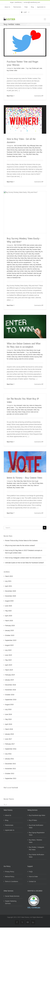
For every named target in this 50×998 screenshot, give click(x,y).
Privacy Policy (9, 872)
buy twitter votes (19, 68)
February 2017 (10, 744)
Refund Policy (9, 877)
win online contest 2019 (20, 414)
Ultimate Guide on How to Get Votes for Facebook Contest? (24, 563)
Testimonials (9, 825)
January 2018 (9, 734)
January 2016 (9, 759)
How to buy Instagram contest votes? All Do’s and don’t (23, 558)
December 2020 (10, 591)
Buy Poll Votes (19, 410)
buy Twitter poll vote (35, 68)
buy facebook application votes (30, 152)
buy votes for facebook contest (24, 357)
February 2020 (10, 626)
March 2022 (9, 576)
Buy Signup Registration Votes (37, 834)
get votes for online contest (25, 275)
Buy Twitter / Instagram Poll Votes (36, 848)
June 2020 (8, 606)
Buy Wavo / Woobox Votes (35, 841)
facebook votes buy (33, 273)
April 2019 (8, 665)
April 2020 (8, 616)
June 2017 (8, 739)
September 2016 (10, 749)
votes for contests (22, 483)
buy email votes (34, 150)
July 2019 (8, 650)
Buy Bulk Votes (30, 154)
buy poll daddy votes (13, 485)
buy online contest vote (18, 354)
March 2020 (9, 621)
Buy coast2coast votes (22, 150)
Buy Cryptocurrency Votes (30, 251)
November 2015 (10, 769)
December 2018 (10, 685)
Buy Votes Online (26, 481)
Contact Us (32, 881)
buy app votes (22, 247)
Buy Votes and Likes (31, 258)
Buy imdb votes (37, 267)
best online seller (12, 247)
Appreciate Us (9, 830)
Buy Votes (21, 258)
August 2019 (9, 645)
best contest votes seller (34, 245)
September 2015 (10, 778)
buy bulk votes (24, 249)
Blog (6, 820)
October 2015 (9, 773)
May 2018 (8, 719)
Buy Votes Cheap (20, 412)
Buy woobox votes (18, 487)
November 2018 (10, 690)
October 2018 (9, 695)
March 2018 (9, 729)
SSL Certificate (33, 908)
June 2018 (8, 714)
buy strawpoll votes (20, 405)
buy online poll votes (34, 256)
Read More (10, 96)
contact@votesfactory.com (32, 2)
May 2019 (8, 660)
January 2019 (9, 680)
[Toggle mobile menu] (45, 19)
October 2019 (9, 635)
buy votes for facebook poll (24, 260)
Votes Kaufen (21, 352)
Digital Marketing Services (10, 902)
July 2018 (8, 709)
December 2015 (10, 764)
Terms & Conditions (11, 881)
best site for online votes (26, 407)
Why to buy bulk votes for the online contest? (20, 545)
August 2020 (9, 601)
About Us (8, 815)
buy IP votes (27, 254)
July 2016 (8, 754)
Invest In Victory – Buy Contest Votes (24, 477)
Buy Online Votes (12, 258)
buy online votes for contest (28, 269)
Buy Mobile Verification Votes (36, 856)
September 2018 (10, 700)
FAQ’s (31, 872)
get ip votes (10, 407)
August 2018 (9, 704)
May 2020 (8, 611)
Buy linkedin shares (21, 256)
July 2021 (8, 581)
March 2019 (9, 670)
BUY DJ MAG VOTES (20, 145)
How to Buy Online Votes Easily (23, 350)
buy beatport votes (32, 247)
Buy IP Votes (33, 820)
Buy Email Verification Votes (36, 826)
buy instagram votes (13, 269)
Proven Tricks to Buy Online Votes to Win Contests (21, 541)
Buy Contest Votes (35, 249)
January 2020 (9, 630)
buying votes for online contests (24, 359)
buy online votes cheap (33, 354)
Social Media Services (12, 896)
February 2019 (10, 675)
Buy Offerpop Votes (33, 145)
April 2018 (8, 724)
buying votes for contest (19, 273)
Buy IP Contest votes (17, 254)
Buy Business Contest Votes (23, 148)
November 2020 (10, 596)
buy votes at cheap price (34, 405)
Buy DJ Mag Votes (37, 483)
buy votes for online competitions (21, 262)
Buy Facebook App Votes (37, 815)
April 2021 (8, 586)
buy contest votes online (14, 251)
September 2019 (10, 640)
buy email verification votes (24, 264)
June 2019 (8, 655)
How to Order (33, 877)
